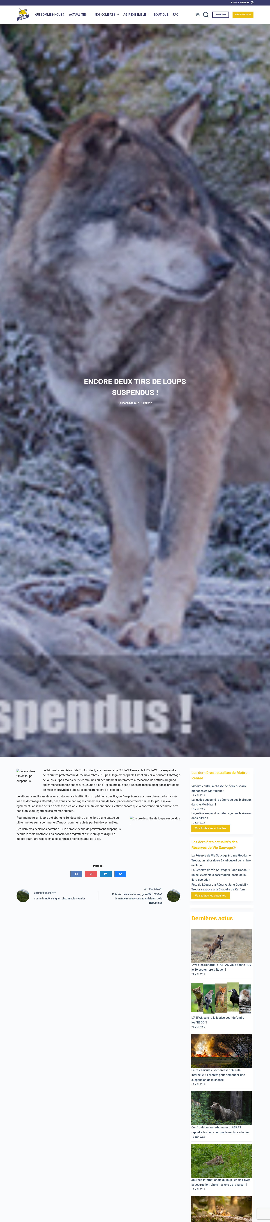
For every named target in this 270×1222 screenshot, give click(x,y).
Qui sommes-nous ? (49, 14)
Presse (147, 403)
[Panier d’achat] (197, 14)
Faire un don (243, 14)
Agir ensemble (134, 14)
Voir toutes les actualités (210, 828)
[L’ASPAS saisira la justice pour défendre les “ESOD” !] (221, 998)
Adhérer (220, 14)
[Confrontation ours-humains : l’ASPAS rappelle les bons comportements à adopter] (221, 1108)
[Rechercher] (206, 14)
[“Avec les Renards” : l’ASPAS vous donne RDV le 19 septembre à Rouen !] (221, 946)
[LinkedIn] (106, 874)
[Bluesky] (120, 874)
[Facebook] (76, 874)
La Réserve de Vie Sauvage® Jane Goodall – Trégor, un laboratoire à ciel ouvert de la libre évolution (221, 860)
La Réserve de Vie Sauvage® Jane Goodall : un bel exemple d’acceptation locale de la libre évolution (220, 875)
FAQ (175, 14)
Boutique (161, 14)
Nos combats (105, 14)
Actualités (78, 14)
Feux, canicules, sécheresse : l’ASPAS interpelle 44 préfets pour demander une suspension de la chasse (218, 1075)
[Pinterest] (91, 874)
